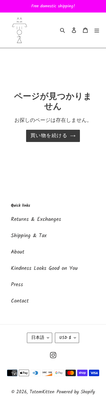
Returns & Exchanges (36, 219)
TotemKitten (42, 392)
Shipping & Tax (29, 235)
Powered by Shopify (76, 392)
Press (17, 284)
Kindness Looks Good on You (44, 268)
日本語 (37, 337)
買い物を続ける (48, 136)
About (17, 252)
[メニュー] (96, 30)
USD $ (65, 337)
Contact (20, 301)
